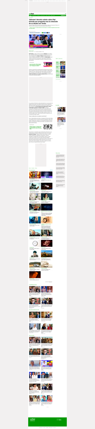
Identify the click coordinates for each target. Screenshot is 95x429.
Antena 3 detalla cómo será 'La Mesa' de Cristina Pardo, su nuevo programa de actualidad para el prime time (34, 331)
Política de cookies (51, 427)
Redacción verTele (31, 332)
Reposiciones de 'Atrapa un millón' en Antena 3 (58, 75)
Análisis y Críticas (53, 15)
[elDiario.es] (32, 420)
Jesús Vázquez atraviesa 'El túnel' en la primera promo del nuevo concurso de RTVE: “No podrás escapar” (60, 181)
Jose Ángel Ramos (31, 296)
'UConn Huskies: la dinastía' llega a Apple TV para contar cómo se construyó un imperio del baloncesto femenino (60, 173)
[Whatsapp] (42, 32)
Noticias (30, 15)
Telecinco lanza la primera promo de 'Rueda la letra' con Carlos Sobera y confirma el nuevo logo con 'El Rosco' (34, 368)
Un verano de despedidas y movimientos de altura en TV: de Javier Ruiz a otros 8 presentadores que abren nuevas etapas (34, 380)
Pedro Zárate (58, 115)
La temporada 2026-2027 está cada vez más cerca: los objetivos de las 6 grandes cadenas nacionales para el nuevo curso (61, 124)
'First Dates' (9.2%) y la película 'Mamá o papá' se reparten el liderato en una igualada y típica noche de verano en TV (47, 306)
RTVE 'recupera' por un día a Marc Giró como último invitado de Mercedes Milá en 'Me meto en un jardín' (34, 319)
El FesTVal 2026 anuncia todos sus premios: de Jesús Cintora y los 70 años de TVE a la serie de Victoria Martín (47, 379)
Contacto (44, 427)
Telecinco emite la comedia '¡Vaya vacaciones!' (58, 71)
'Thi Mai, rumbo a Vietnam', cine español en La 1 (58, 63)
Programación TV (34, 15)
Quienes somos (40, 427)
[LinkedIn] (49, 32)
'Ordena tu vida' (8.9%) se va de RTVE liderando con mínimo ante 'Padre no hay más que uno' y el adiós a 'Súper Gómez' (34, 403)
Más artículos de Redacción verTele (34, 309)
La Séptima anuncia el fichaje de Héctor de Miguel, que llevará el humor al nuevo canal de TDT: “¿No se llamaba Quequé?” (34, 306)
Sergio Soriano (42, 296)
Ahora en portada (31, 335)
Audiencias (38, 15)
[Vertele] (32, 419)
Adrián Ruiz (42, 370)
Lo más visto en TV (43, 15)
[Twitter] (47, 32)
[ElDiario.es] (63, 15)
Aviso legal (47, 427)
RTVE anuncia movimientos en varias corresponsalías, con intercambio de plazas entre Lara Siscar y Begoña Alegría (46, 331)
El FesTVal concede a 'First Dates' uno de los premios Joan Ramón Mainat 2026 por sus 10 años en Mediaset (46, 319)
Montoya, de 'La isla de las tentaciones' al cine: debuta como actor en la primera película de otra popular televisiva (34, 391)
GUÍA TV (59, 58)
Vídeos (49, 15)
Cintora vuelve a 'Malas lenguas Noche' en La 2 (58, 67)
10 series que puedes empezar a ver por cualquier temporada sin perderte (34, 356)
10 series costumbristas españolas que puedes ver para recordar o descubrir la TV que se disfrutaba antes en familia (34, 294)
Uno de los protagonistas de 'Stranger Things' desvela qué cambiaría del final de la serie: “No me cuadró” (60, 168)
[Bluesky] (45, 32)
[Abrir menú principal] (65, 13)
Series (47, 15)
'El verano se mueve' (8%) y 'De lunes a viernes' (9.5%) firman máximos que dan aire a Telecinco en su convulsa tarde (46, 403)
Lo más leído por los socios (33, 284)
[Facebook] (44, 32)
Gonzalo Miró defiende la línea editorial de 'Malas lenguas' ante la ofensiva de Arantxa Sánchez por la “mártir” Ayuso (46, 294)
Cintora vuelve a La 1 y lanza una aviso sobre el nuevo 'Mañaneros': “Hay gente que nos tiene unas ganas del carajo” (46, 368)
